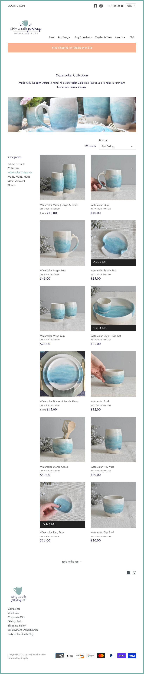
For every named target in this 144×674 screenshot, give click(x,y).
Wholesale (13, 613)
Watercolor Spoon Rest (103, 272)
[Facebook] (95, 5)
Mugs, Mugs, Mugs (19, 177)
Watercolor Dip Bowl (102, 533)
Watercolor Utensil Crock (54, 468)
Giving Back (15, 621)
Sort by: (103, 140)
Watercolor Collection (20, 172)
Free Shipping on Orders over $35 (72, 48)
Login (12, 6)
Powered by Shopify (18, 658)
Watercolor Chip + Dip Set (106, 337)
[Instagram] (101, 5)
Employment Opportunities (23, 630)
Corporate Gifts (16, 617)
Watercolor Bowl (101, 403)
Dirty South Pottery (37, 654)
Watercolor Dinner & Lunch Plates (59, 403)
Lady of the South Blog (21, 634)
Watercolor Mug (101, 206)
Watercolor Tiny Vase (102, 468)
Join (22, 6)
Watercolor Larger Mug (53, 272)
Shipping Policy (17, 626)
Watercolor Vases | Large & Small (58, 206)
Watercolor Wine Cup (52, 337)
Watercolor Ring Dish (52, 533)
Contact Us (14, 609)
